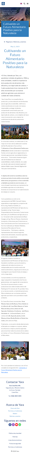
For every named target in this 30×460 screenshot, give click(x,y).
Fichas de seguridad (15, 443)
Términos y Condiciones (15, 411)
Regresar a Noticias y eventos (16, 42)
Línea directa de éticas (15, 440)
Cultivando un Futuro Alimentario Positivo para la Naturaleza (14, 370)
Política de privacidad (15, 433)
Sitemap (15, 436)
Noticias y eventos (15, 416)
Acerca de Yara (15, 408)
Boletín (15, 413)
